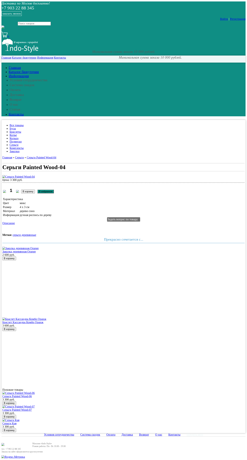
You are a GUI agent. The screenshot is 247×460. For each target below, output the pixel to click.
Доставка (17, 95)
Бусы (13, 128)
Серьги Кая (9, 423)
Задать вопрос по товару (123, 219)
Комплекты (17, 148)
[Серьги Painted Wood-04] (18, 176)
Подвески (16, 141)
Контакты (60, 57)
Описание (8, 223)
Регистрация (238, 18)
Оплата (15, 90)
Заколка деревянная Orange (19, 251)
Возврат (16, 99)
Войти (224, 18)
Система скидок (22, 85)
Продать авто (195, 434)
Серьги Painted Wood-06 (17, 396)
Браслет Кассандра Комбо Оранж (22, 322)
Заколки (15, 151)
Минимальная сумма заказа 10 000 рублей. (123, 52)
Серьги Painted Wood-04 (41, 157)
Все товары (17, 125)
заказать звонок (11, 13)
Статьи (15, 109)
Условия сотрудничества (28, 80)
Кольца (14, 138)
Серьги (14, 144)
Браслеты (15, 131)
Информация (45, 57)
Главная (6, 57)
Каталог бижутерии (24, 57)
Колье (13, 135)
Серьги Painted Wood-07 (17, 409)
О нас (14, 104)
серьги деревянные (24, 234)
